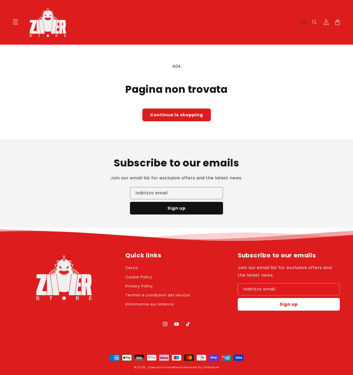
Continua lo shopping (176, 115)
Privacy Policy (139, 286)
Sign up (176, 208)
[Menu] (15, 22)
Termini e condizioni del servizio (157, 295)
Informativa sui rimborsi (149, 304)
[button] (314, 22)
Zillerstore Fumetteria (165, 367)
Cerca (131, 267)
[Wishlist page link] (303, 22)
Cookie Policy (138, 277)
